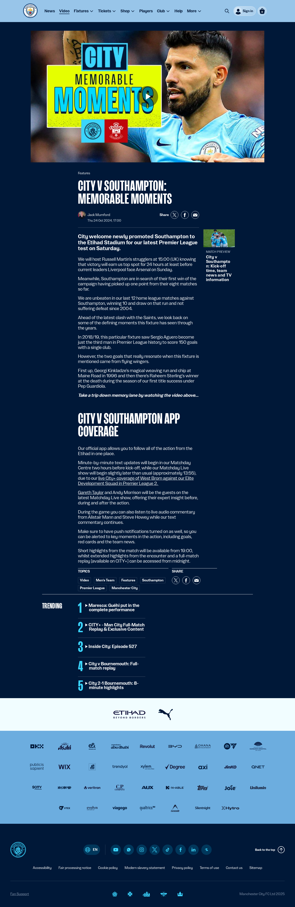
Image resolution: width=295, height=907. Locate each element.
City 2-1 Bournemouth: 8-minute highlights (113, 685)
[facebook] (180, 850)
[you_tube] (115, 849)
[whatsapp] (129, 850)
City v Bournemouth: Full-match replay (114, 666)
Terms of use (209, 868)
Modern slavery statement (145, 868)
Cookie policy (108, 868)
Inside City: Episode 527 (113, 647)
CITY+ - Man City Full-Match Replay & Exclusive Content (117, 627)
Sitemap (255, 868)
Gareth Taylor (91, 492)
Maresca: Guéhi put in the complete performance (114, 607)
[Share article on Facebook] (185, 215)
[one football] (206, 849)
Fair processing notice (75, 868)
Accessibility (42, 868)
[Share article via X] (174, 215)
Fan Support (19, 894)
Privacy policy (182, 868)
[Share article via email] (195, 215)
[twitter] (154, 849)
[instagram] (142, 850)
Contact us (234, 868)
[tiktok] (167, 849)
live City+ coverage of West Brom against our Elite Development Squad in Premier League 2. (136, 481)
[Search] (227, 11)
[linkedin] (193, 849)
